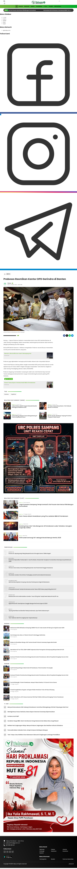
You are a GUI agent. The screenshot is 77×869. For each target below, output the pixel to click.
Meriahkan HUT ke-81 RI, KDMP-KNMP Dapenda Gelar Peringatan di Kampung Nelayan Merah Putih (37, 649)
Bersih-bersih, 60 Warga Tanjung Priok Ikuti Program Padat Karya (60, 416)
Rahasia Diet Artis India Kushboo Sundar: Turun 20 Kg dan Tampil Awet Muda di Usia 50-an (33, 596)
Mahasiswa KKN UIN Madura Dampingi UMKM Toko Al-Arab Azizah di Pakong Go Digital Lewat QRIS (37, 627)
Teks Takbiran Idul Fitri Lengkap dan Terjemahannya (23, 618)
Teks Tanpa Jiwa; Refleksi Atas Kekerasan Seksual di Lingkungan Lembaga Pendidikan (34, 734)
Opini (4, 24)
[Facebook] (38, 113)
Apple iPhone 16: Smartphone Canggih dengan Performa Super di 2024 (28, 603)
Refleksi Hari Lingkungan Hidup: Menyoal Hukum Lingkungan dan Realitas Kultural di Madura (35, 725)
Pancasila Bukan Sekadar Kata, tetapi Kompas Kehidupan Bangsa (28, 730)
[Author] (5, 283)
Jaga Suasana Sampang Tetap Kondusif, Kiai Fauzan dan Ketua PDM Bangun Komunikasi (46, 505)
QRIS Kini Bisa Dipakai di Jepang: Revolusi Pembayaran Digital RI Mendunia (29, 582)
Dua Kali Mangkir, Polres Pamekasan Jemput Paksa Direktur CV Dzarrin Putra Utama (33, 682)
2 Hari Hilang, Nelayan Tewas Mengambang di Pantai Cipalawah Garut (24, 416)
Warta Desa (57, 6)
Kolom (4, 19)
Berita (8, 274)
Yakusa (9, 283)
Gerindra (6, 394)
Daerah (21, 6)
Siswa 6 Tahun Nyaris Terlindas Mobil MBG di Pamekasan (19, 382)
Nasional (26, 6)
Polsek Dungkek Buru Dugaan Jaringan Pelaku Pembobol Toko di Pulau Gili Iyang (32, 689)
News (20, 535)
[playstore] (7, 858)
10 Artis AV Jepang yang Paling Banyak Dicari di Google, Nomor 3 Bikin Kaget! (30, 553)
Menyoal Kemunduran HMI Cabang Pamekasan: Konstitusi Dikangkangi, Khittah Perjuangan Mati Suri (38, 707)
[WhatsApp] (69, 335)
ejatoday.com (6, 30)
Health (51, 6)
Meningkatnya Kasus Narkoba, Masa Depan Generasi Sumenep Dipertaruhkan (31, 712)
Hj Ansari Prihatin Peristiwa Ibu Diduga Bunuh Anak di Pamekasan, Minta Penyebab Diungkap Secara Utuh (39, 657)
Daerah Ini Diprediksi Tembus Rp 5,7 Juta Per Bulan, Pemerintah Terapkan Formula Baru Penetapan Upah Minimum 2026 (40, 560)
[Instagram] (38, 192)
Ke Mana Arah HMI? (13, 716)
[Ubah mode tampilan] (4, 3)
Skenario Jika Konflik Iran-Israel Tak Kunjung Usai (17, 353)
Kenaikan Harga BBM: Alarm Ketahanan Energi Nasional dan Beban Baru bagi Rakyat (33, 721)
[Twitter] (0, 114)
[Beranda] (16, 6)
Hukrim (33, 6)
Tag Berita (13, 394)
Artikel (4, 20)
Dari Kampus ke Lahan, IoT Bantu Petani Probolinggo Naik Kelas (27, 635)
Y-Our (45, 6)
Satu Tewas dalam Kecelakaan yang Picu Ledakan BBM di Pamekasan (43, 516)
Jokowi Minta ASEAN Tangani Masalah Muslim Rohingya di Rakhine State (24, 406)
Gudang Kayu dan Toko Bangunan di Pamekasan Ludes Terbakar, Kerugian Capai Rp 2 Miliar (45, 527)
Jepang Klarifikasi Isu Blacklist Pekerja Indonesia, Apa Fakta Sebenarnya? (29, 610)
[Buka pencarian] (4, 1)
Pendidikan (39, 6)
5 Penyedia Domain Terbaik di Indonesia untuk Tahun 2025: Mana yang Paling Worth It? (32, 589)
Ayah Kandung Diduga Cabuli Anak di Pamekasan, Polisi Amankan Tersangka (31, 668)
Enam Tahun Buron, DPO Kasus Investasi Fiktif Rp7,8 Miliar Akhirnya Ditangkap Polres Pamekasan (37, 697)
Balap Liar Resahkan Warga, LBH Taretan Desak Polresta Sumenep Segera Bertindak (33, 642)
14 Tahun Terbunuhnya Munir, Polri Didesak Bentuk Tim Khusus (59, 406)
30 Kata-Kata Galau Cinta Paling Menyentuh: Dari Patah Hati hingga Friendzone (31, 568)
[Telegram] (38, 269)
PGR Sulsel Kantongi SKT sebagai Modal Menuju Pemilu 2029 (40, 538)
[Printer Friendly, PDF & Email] (8, 379)
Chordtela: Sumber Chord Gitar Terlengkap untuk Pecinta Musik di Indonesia (30, 575)
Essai (4, 22)
